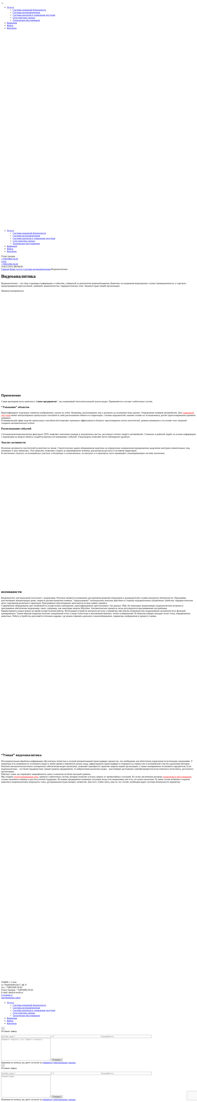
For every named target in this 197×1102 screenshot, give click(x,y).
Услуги (10, 7)
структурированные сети (26, 776)
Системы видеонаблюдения (26, 12)
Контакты (12, 28)
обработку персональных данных (59, 1062)
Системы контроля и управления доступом (34, 15)
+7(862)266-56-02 (9, 264)
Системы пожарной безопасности (29, 10)
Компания (12, 23)
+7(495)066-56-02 (9, 259)
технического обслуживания (177, 776)
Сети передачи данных (24, 17)
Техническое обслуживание (26, 20)
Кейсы (10, 25)
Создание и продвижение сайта (10, 996)
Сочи (3, 261)
